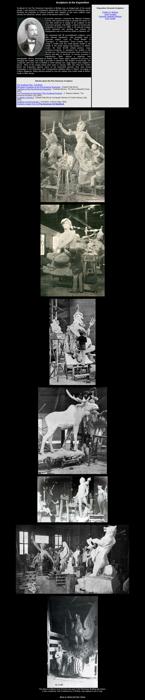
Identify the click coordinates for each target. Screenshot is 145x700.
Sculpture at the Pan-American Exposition (34, 89)
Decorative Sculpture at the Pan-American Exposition (39, 87)
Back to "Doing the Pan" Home (72, 697)
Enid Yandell (110, 19)
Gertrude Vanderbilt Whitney (110, 16)
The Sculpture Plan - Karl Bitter (29, 85)
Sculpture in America (25, 98)
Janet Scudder (110, 14)
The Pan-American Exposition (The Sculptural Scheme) (39, 93)
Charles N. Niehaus (110, 12)
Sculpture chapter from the (40, 104)
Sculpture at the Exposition (28, 102)
